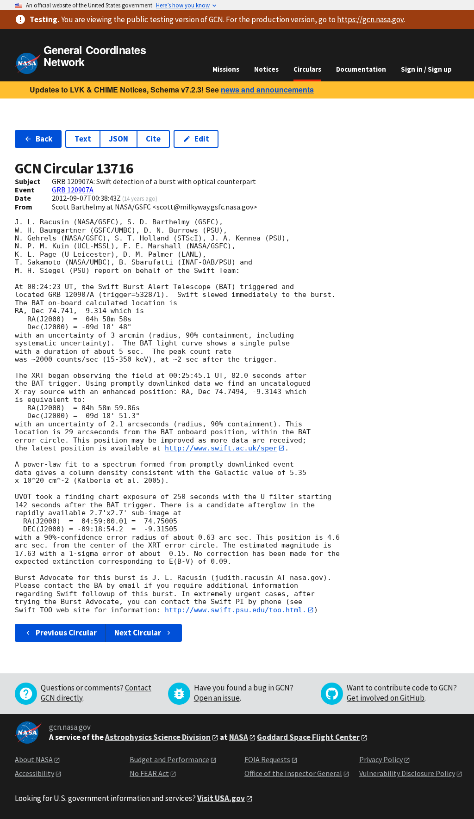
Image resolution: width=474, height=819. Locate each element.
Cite (153, 139)
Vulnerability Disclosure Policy (407, 773)
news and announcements (267, 89)
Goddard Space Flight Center (308, 737)
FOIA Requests (267, 759)
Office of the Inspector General (293, 773)
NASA (238, 737)
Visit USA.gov (221, 798)
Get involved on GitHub (385, 698)
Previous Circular (66, 633)
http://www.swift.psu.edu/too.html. (235, 610)
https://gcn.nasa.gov (370, 19)
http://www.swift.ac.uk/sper (221, 448)
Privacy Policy (381, 759)
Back (44, 139)
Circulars (307, 69)
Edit (201, 139)
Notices (266, 69)
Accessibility (34, 773)
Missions (225, 69)
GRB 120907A (73, 189)
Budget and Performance (169, 759)
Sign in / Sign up (426, 69)
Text (83, 139)
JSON (118, 139)
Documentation (361, 69)
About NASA (34, 759)
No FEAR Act (149, 773)
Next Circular (137, 633)
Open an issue (217, 698)
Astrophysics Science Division (158, 737)
